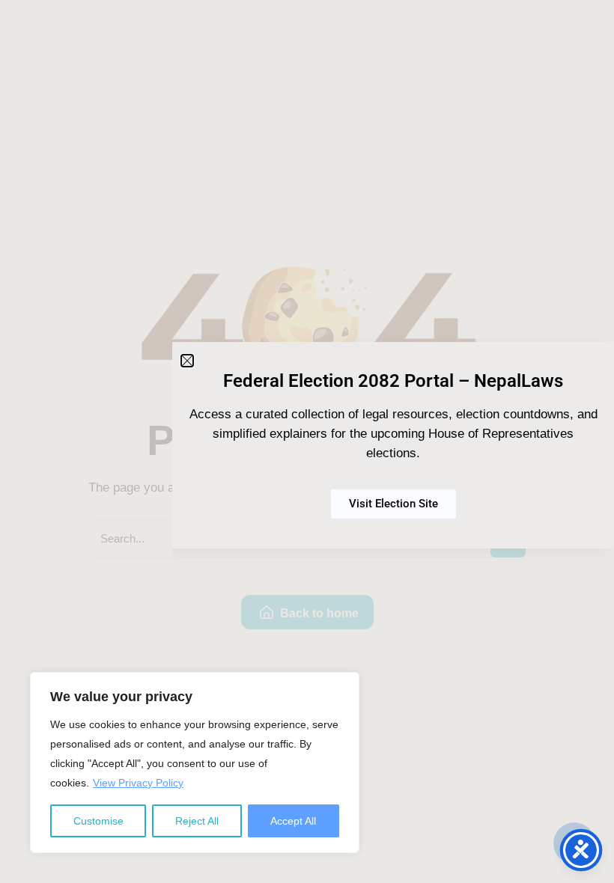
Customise (98, 821)
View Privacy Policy (138, 783)
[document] (307, 441)
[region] (194, 762)
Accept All (293, 821)
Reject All (197, 821)
